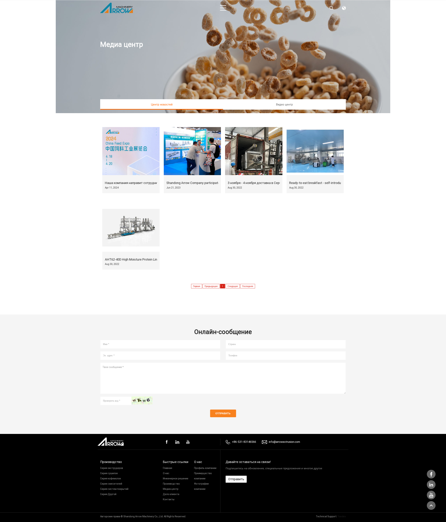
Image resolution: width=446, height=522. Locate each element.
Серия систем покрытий (114, 488)
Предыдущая (211, 286)
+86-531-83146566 (244, 441)
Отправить (222, 413)
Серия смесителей (111, 483)
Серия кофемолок (110, 478)
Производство (171, 483)
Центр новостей (161, 104)
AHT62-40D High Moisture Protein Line (132, 259)
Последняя (247, 286)
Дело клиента (171, 494)
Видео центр (284, 104)
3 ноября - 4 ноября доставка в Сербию (256, 183)
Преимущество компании (203, 476)
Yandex (341, 516)
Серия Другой (108, 494)
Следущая (233, 286)
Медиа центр (170, 488)
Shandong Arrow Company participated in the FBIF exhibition (208, 183)
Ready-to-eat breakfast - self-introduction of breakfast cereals (333, 183)
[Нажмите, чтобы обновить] (142, 400)
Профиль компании (205, 468)
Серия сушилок (109, 473)
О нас (166, 473)
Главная (167, 468)
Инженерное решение (175, 478)
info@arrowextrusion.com (284, 441)
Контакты (168, 499)
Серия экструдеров (111, 468)
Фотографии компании (201, 486)
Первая (196, 286)
